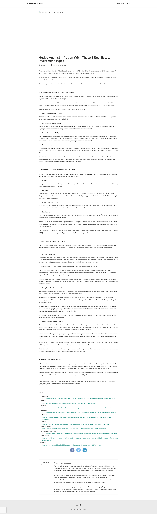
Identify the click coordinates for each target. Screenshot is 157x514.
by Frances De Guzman (59, 65)
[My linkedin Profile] (127, 3)
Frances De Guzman (35, 3)
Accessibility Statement (78, 509)
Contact (120, 3)
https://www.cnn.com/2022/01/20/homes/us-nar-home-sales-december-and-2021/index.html (71, 445)
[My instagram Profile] (129, 3)
